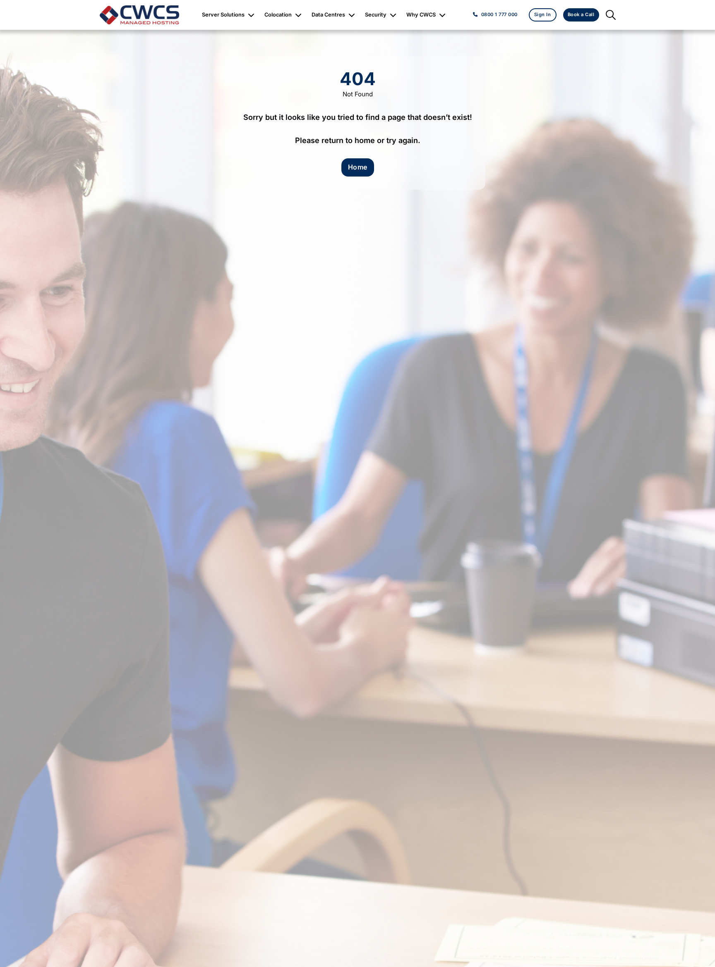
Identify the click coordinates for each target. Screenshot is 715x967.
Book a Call (581, 14)
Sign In (542, 14)
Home (357, 167)
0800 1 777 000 (499, 14)
